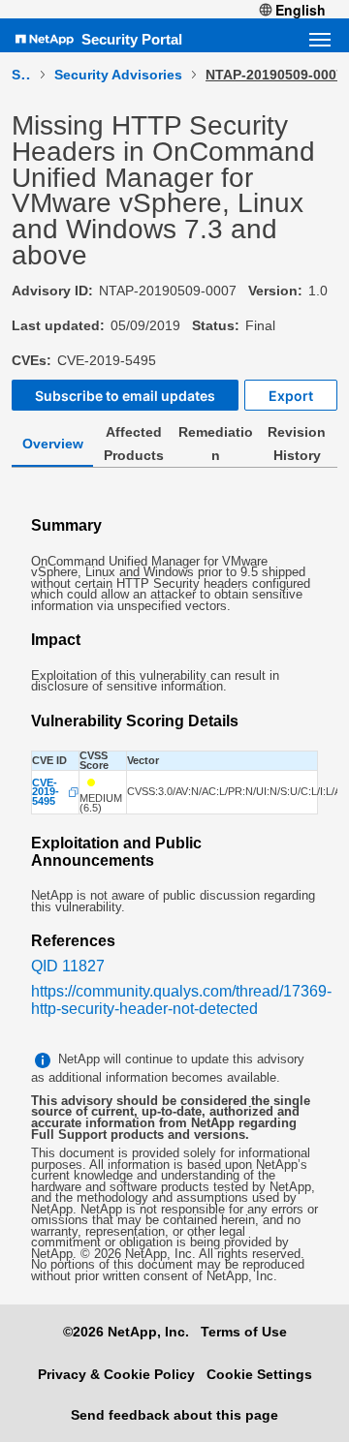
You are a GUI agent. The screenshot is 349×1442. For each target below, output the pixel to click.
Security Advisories (118, 74)
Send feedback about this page (174, 1415)
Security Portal (131, 39)
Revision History (297, 443)
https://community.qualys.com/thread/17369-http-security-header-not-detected (181, 1000)
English (300, 9)
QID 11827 (68, 966)
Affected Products (134, 443)
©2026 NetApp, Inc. (126, 1331)
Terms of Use (244, 1331)
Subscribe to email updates (125, 395)
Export (291, 395)
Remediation (215, 443)
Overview (52, 443)
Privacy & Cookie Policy (116, 1374)
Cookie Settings (259, 1374)
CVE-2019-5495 (45, 793)
